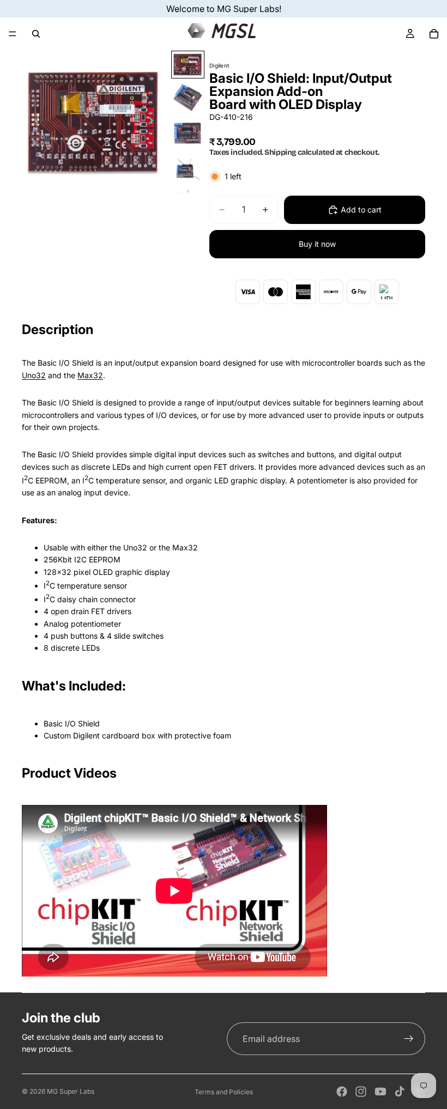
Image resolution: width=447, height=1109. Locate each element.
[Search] (36, 34)
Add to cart (361, 209)
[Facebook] (341, 1091)
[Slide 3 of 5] (187, 133)
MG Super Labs (70, 1091)
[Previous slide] (34, 123)
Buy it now (317, 244)
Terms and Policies (224, 1092)
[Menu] (12, 33)
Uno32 (34, 375)
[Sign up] (408, 1038)
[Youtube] (380, 1091)
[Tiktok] (399, 1091)
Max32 (90, 375)
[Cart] (434, 34)
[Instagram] (360, 1091)
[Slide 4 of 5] (187, 168)
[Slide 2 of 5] (187, 97)
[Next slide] (154, 123)
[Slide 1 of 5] (187, 65)
